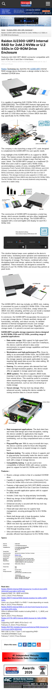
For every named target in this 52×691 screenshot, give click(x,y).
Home (3, 30)
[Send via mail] (34, 645)
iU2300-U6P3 (35, 69)
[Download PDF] (39, 645)
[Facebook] (25, 645)
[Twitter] (20, 645)
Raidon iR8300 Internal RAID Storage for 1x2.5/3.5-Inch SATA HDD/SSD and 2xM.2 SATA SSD (24, 590)
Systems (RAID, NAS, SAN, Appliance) (20, 30)
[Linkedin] (29, 645)
